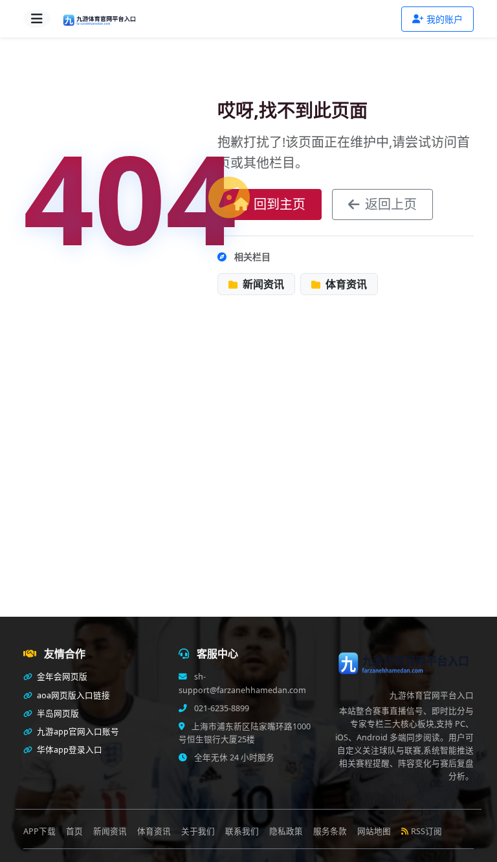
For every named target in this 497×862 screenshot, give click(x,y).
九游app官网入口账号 (77, 731)
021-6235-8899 (220, 708)
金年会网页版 (61, 676)
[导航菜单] (36, 19)
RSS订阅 (426, 831)
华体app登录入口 (68, 749)
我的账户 (444, 19)
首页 (74, 831)
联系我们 (242, 831)
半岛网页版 (57, 713)
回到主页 (279, 204)
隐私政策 (286, 831)
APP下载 (39, 831)
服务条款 (330, 831)
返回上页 (391, 204)
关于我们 (198, 831)
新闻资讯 (262, 284)
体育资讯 (345, 284)
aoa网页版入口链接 (72, 695)
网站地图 (374, 831)
